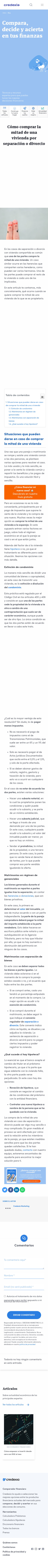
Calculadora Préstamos (14, 1516)
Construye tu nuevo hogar (14, 113)
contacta (27, 1150)
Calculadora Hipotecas (14, 1520)
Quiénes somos (10, 1543)
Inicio (4, 13)
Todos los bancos (11, 1528)
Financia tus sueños (25, 113)
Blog (9, 13)
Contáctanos (9, 1547)
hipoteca (15, 549)
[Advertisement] (24, 65)
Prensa (6, 1533)
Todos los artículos (4, 113)
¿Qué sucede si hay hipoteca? (25, 424)
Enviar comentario (24, 1315)
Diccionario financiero (13, 1524)
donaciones (27, 896)
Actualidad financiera (43, 112)
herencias (13, 896)
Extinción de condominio (21, 409)
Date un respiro (33, 113)
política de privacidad (27, 1344)
